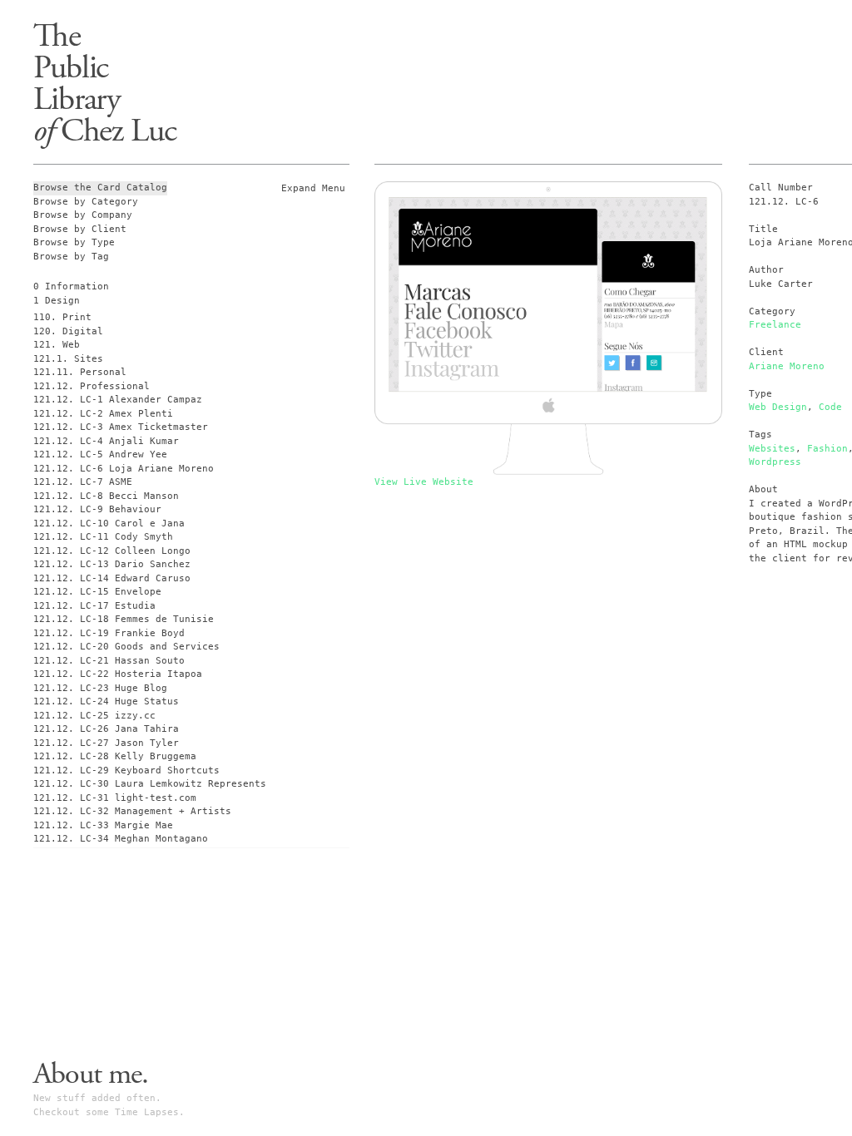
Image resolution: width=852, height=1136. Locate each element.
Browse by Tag (71, 256)
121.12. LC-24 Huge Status (106, 701)
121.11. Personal (79, 372)
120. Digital (68, 331)
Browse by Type (74, 242)
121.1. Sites (68, 358)
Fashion (827, 448)
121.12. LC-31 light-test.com (114, 798)
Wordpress (775, 462)
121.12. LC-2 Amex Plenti (103, 413)
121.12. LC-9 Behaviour (97, 509)
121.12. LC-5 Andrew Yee (100, 454)
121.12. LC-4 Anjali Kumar (106, 441)
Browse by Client (79, 229)
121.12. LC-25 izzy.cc (94, 715)
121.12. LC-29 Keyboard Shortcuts (126, 770)
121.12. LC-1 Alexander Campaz (117, 399)
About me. (90, 1074)
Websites (772, 448)
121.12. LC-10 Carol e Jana (109, 523)
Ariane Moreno (787, 366)
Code (830, 407)
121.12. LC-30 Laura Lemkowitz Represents (149, 783)
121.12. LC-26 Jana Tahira (106, 729)
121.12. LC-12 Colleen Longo (112, 551)
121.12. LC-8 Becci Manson (106, 496)
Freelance (775, 324)
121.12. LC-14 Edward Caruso (112, 578)
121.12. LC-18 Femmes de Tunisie (123, 619)
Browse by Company (82, 215)
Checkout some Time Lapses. (109, 1112)
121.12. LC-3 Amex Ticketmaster (120, 427)
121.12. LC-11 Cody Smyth (103, 536)
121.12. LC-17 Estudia (94, 605)
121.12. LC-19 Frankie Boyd (109, 633)
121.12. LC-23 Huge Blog (100, 688)
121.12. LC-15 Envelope (97, 591)
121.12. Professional (91, 386)
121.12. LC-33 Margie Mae (103, 825)
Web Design (778, 407)
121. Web (56, 344)
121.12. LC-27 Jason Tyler (106, 743)
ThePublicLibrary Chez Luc (104, 83)
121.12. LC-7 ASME (82, 482)
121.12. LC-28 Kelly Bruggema (114, 756)
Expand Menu (313, 188)
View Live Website (423, 482)
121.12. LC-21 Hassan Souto (109, 660)
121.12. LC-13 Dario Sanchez (112, 564)
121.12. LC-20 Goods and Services (126, 646)
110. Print (62, 317)
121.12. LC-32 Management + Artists (132, 811)
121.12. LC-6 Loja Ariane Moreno (123, 468)
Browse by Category (85, 201)
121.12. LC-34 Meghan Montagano (120, 838)
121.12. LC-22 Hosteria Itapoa (117, 674)
